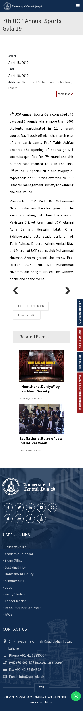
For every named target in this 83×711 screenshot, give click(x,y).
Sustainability (15, 567)
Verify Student (15, 594)
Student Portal (16, 547)
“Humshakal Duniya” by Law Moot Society (39, 388)
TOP (41, 687)
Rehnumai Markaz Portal (23, 607)
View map (64, 94)
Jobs (8, 587)
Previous (17, 290)
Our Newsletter (80, 312)
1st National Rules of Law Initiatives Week (40, 440)
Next (66, 290)
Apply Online (80, 339)
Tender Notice (15, 601)
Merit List (80, 362)
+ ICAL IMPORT (27, 315)
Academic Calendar (19, 553)
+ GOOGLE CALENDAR (31, 306)
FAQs (8, 614)
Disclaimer (46, 702)
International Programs (80, 392)
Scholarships (14, 580)
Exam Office (13, 560)
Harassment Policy (19, 574)
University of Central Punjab (49, 697)
